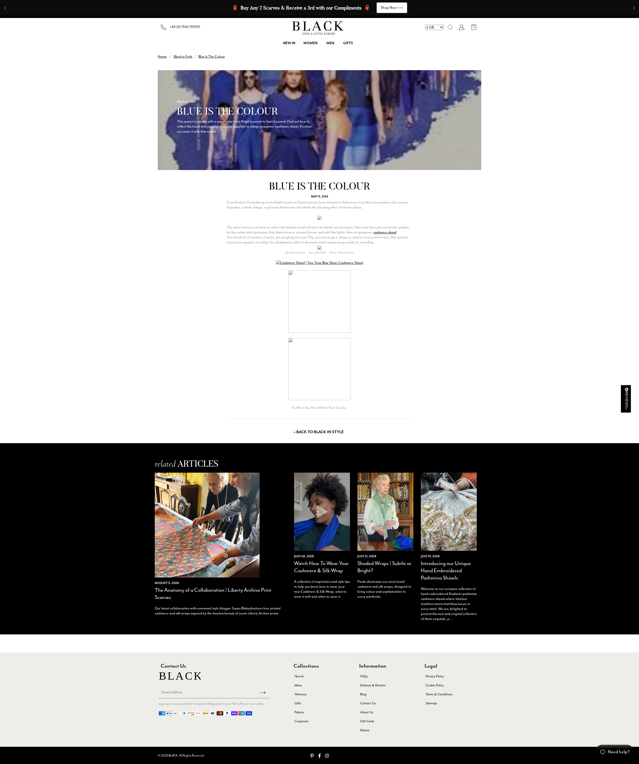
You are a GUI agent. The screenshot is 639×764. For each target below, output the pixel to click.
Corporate (301, 721)
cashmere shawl (384, 232)
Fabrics (299, 712)
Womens (301, 694)
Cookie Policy (435, 685)
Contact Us (368, 703)
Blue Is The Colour (211, 56)
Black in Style (183, 56)
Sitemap (431, 703)
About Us (366, 712)
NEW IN (289, 43)
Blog (363, 694)
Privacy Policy (435, 676)
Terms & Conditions (439, 694)
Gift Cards (367, 721)
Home (162, 56)
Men (330, 43)
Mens (298, 685)
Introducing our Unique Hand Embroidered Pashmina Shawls (446, 570)
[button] (450, 27)
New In (299, 676)
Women (310, 43)
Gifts (348, 43)
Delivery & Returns (372, 685)
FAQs (364, 676)
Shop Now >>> (392, 7)
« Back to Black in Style (319, 432)
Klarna (364, 730)
